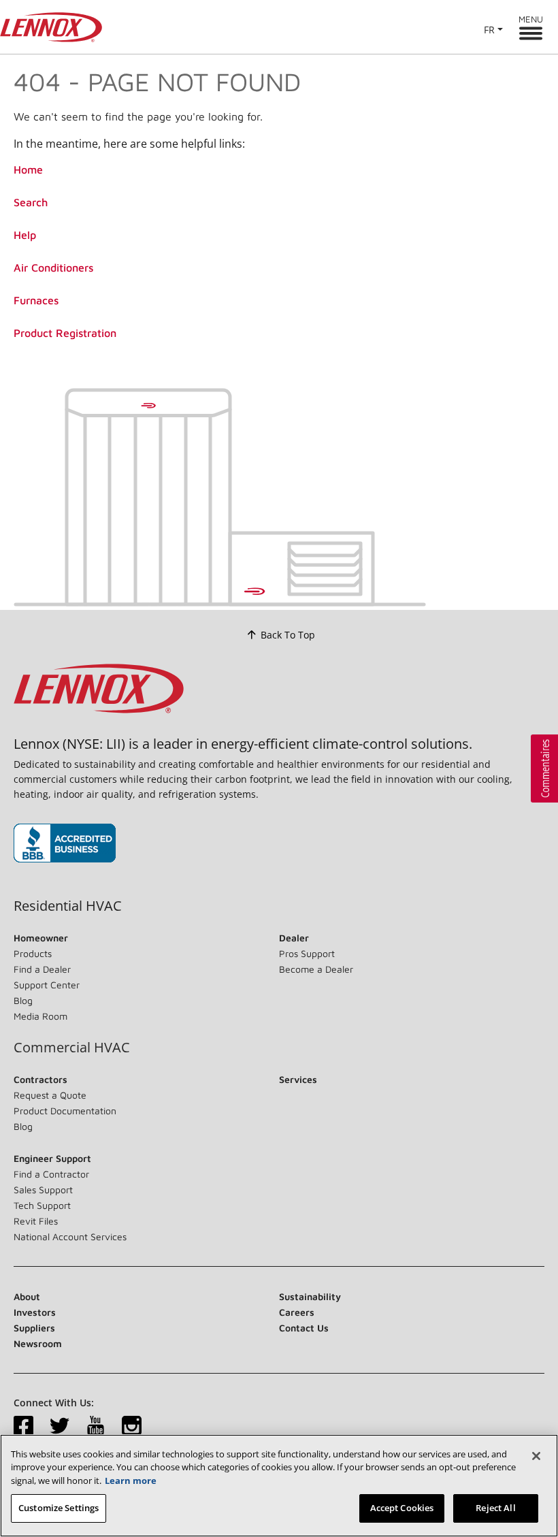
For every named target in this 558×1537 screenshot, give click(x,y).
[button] (544, 768)
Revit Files (36, 1221)
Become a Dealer (316, 969)
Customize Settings (58, 1508)
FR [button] (489, 29)
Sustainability (310, 1296)
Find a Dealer (42, 969)
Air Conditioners (53, 267)
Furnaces (36, 300)
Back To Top (288, 634)
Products (33, 953)
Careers (296, 1312)
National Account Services (70, 1236)
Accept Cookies (402, 1508)
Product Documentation (65, 1110)
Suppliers (34, 1327)
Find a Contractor (51, 1174)
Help (25, 235)
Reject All (495, 1508)
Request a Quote (50, 1095)
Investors (35, 1312)
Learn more (131, 1480)
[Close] (536, 1456)
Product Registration (65, 333)
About (27, 1296)
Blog (23, 1000)
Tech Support (42, 1205)
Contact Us (304, 1327)
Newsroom (38, 1343)
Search (31, 202)
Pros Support (307, 953)
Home (28, 169)
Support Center (47, 984)
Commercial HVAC (72, 1047)
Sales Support (43, 1189)
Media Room (40, 1016)
